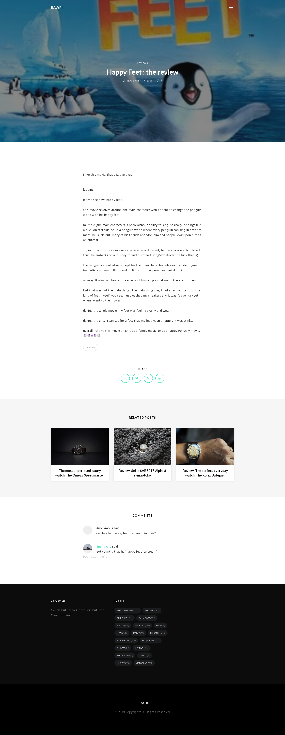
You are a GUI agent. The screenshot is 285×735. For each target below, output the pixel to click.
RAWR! (57, 7)
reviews (142, 63)
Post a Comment (95, 556)
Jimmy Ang (103, 546)
